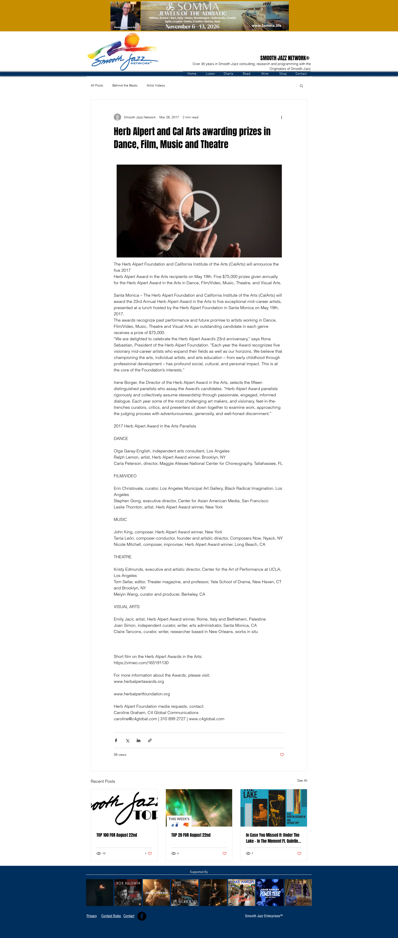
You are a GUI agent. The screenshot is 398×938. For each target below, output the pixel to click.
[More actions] (281, 117)
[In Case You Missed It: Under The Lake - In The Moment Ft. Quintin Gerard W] (273, 808)
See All (302, 780)
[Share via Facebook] (116, 740)
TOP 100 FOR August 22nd (117, 835)
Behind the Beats (125, 85)
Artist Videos (156, 85)
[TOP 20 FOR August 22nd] (199, 808)
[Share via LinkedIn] (138, 740)
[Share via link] (150, 740)
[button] (210, 74)
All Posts (97, 85)
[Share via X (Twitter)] (127, 740)
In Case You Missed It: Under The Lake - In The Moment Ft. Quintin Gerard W (272, 838)
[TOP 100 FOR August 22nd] (124, 808)
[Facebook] (141, 916)
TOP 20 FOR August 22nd (191, 835)
